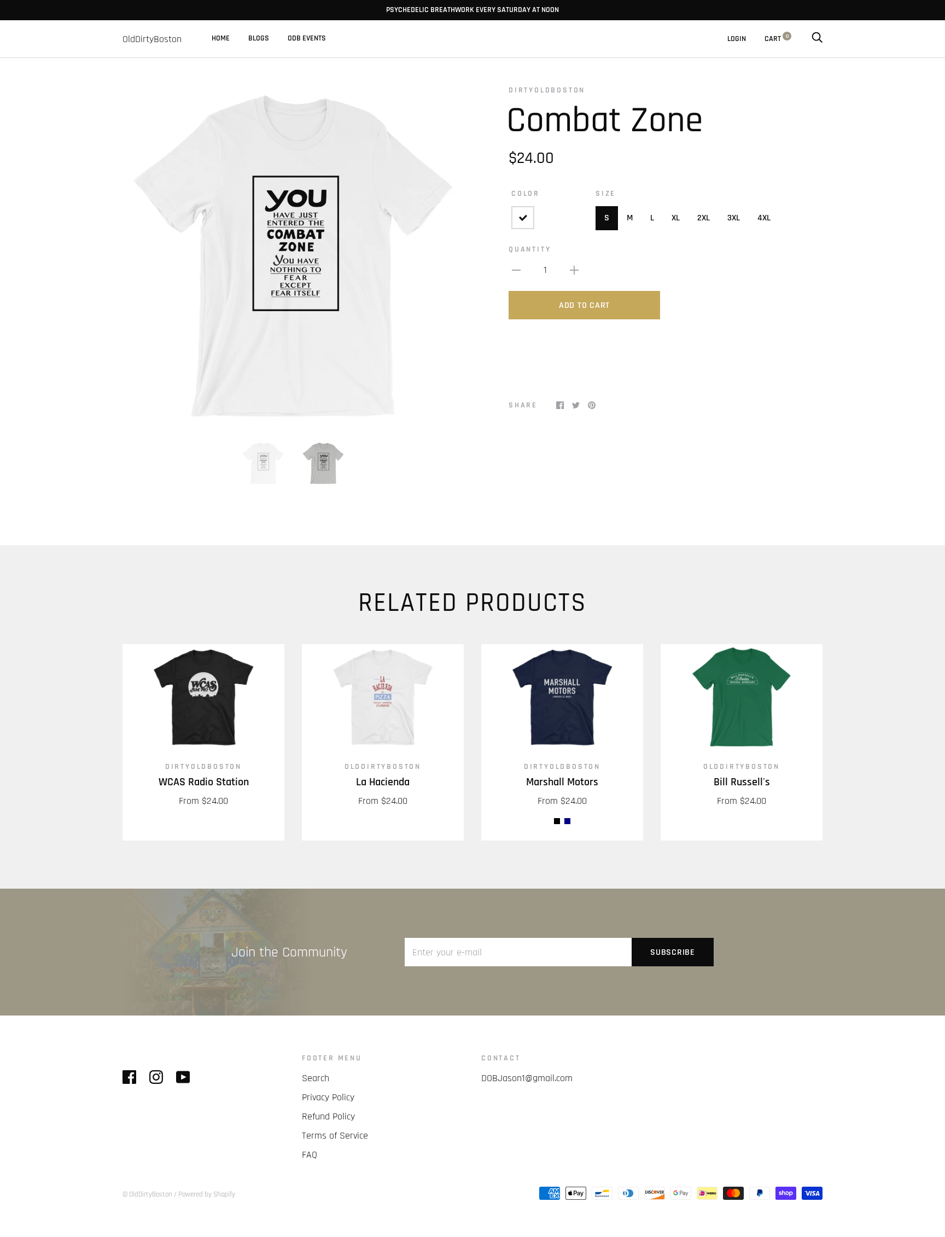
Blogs (258, 38)
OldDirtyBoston (383, 767)
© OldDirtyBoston (147, 1194)
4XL (764, 218)
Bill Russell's (742, 782)
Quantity (530, 249)
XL (676, 218)
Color (525, 194)
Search (315, 1078)
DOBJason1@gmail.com (527, 1078)
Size (606, 194)
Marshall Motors (562, 782)
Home (221, 38)
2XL (703, 218)
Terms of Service (335, 1135)
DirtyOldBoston (547, 90)
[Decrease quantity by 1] (516, 269)
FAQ (309, 1154)
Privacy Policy (328, 1097)
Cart (777, 39)
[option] (293, 255)
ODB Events (307, 38)
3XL (733, 218)
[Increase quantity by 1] (574, 269)
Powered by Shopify (206, 1194)
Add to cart (584, 305)
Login (736, 39)
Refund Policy (328, 1116)
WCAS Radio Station (204, 782)
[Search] (817, 39)
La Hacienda (383, 782)
